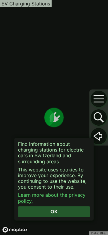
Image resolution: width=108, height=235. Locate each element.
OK (54, 211)
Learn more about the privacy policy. (52, 198)
